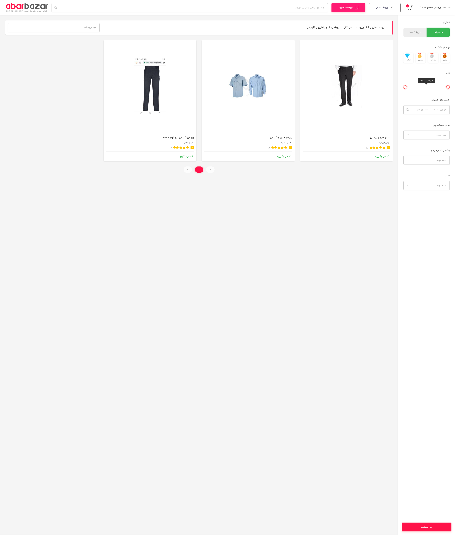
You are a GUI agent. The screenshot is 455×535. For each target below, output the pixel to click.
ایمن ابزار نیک (383, 142)
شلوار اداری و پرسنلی (380, 137)
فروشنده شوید (346, 7)
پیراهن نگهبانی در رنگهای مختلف (178, 137)
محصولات (438, 32)
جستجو (424, 527)
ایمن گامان (188, 142)
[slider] (448, 87)
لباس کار (348, 27)
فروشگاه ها (415, 32)
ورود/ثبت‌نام (382, 7)
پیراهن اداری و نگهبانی (281, 137)
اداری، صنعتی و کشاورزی (372, 27)
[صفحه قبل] (210, 169)
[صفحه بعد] (188, 169)
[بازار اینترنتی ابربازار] (26, 7)
